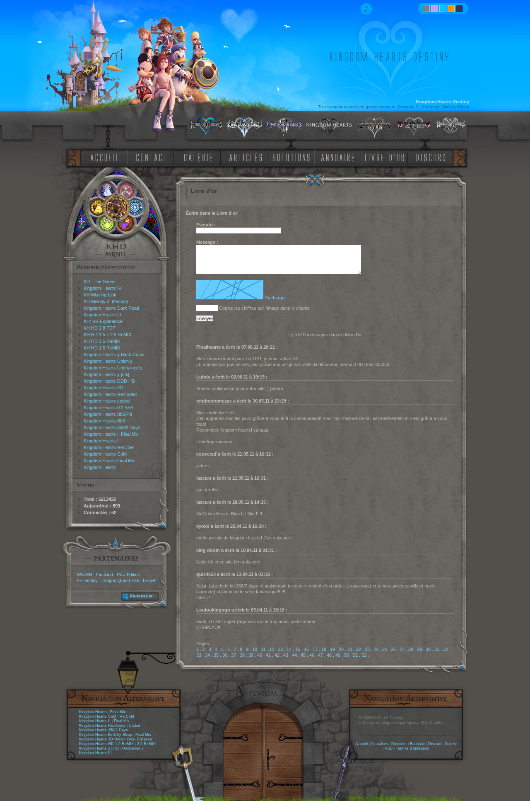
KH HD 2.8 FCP (100, 327)
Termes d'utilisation (412, 748)
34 (207, 655)
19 (332, 649)
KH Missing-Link (100, 294)
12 (271, 649)
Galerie (451, 744)
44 (294, 655)
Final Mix (118, 712)
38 (242, 655)
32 (445, 649)
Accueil (361, 744)
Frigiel (149, 580)
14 (289, 649)
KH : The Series (100, 281)
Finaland (104, 574)
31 (436, 649)
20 (341, 649)
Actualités (379, 744)
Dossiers (399, 744)
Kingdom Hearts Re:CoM (109, 447)
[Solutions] (293, 157)
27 (402, 649)
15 (297, 649)
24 (375, 649)
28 (410, 649)
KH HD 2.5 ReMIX (102, 341)
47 (320, 655)
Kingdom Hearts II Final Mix (111, 434)
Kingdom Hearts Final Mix (109, 460)
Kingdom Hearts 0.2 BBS (108, 407)
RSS (389, 748)
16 (306, 649)
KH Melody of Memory (106, 301)
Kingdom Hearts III (102, 314)
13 (280, 649)
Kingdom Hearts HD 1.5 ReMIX (106, 744)
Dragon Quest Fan (120, 580)
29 (419, 649)
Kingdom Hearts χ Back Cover (114, 354)
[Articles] (247, 157)
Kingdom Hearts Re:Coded (102, 725)
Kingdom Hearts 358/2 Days (112, 427)
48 (329, 655)
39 (250, 655)
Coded (134, 725)
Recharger (275, 297)
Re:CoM (127, 716)
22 (358, 649)
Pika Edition (128, 574)
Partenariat (141, 596)
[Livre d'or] (386, 157)
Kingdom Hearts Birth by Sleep (105, 735)
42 (277, 655)
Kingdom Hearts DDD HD (109, 381)
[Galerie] (198, 157)
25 (384, 649)
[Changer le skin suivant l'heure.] (426, 8)
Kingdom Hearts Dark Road (111, 308)
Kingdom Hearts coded (107, 400)
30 (428, 649)
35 (216, 655)
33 (198, 655)
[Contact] (153, 157)
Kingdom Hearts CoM (105, 453)
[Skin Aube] (434, 8)
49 (337, 655)
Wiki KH (84, 574)
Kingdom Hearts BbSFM (108, 414)
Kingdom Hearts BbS (104, 420)
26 (393, 649)
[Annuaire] (335, 157)
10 (254, 649)
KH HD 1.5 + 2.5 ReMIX (107, 334)
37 (233, 655)
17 (315, 649)
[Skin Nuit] (459, 8)
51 (355, 655)
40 (259, 655)
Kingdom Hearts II (102, 440)
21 (349, 649)
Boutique (417, 744)
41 (268, 655)
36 (224, 655)
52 (363, 655)
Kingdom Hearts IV (102, 288)
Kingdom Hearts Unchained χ (113, 367)
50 (346, 655)
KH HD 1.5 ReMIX (102, 347)
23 (367, 649)
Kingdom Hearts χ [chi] (106, 374)
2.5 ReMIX (146, 744)
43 (285, 655)
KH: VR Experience (103, 321)
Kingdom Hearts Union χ (108, 361)
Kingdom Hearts (100, 467)
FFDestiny (87, 580)
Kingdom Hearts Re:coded (110, 394)
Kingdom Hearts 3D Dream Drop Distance (115, 739)
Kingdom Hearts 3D (103, 387)
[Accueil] (103, 157)
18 (323, 649)
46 (311, 655)
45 (303, 655)
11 (263, 649)
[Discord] (432, 157)
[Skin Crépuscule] (451, 8)
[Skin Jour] (442, 8)
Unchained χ (133, 748)
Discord (434, 744)
